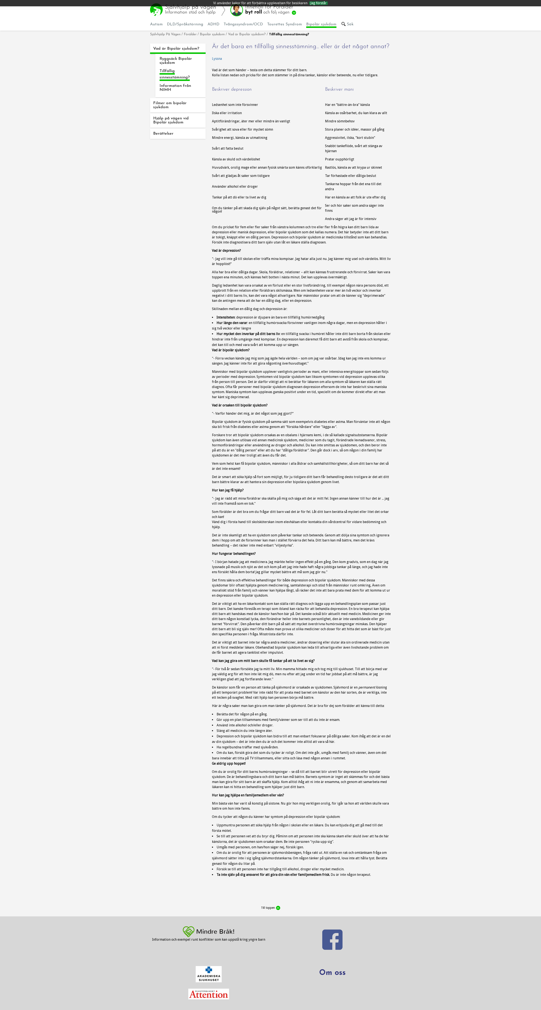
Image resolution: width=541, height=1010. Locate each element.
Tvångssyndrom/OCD (243, 24)
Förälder (190, 34)
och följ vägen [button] (269, 9)
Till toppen (268, 907)
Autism (156, 24)
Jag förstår (318, 3)
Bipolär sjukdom (321, 24)
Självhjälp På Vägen (165, 34)
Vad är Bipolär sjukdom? (247, 34)
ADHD (213, 24)
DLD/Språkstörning (185, 24)
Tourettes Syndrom (284, 24)
